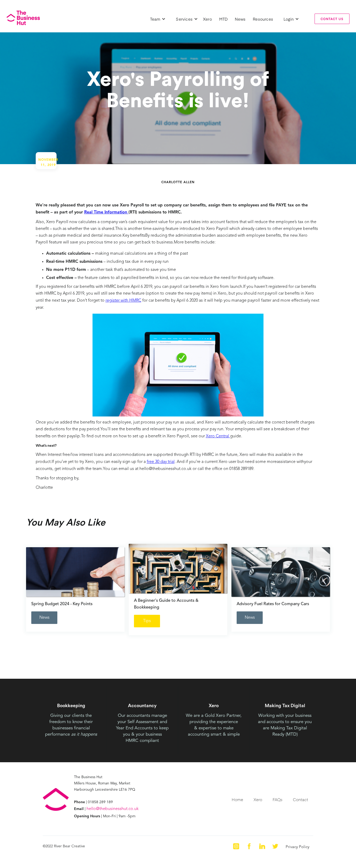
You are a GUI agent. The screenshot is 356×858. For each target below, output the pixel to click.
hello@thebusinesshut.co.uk (113, 809)
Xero (207, 19)
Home (237, 799)
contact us (332, 19)
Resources (263, 19)
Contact (300, 799)
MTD (223, 19)
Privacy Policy (297, 847)
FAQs (278, 799)
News (240, 19)
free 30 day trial (161, 462)
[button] (158, 19)
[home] (23, 17)
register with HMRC (123, 301)
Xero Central (218, 436)
